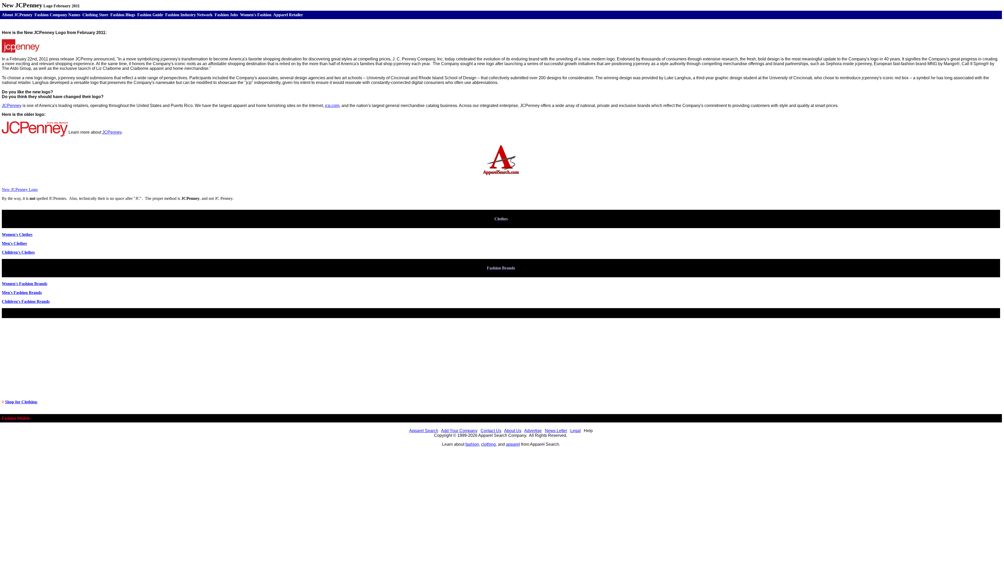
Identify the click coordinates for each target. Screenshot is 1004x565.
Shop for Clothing (21, 402)
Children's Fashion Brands (26, 301)
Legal (575, 430)
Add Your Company (459, 430)
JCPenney (112, 132)
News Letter (556, 430)
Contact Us (491, 430)
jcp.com (332, 105)
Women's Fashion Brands (24, 283)
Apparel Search (423, 430)
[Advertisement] (501, 359)
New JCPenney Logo (20, 189)
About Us (512, 430)
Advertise (533, 430)
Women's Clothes (17, 234)
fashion (472, 444)
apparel (513, 444)
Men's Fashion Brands (22, 292)
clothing (488, 444)
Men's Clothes (14, 243)
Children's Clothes (18, 252)
